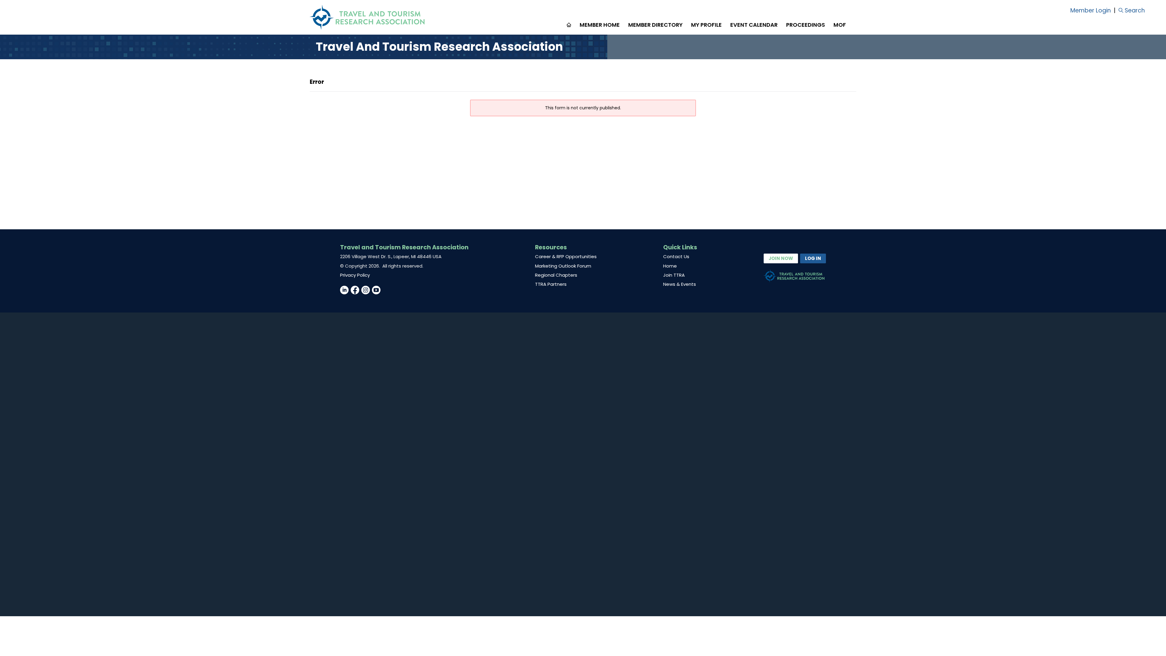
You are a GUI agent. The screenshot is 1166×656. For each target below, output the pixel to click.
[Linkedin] (344, 290)
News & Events (679, 284)
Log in (813, 258)
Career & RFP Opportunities (566, 256)
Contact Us (676, 256)
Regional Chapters (556, 275)
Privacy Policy (355, 275)
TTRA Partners (551, 284)
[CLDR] (367, 17)
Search (1135, 10)
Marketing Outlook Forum (563, 266)
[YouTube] (376, 290)
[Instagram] (365, 290)
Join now (781, 258)
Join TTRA (674, 275)
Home (670, 266)
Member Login (1090, 10)
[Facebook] (355, 290)
